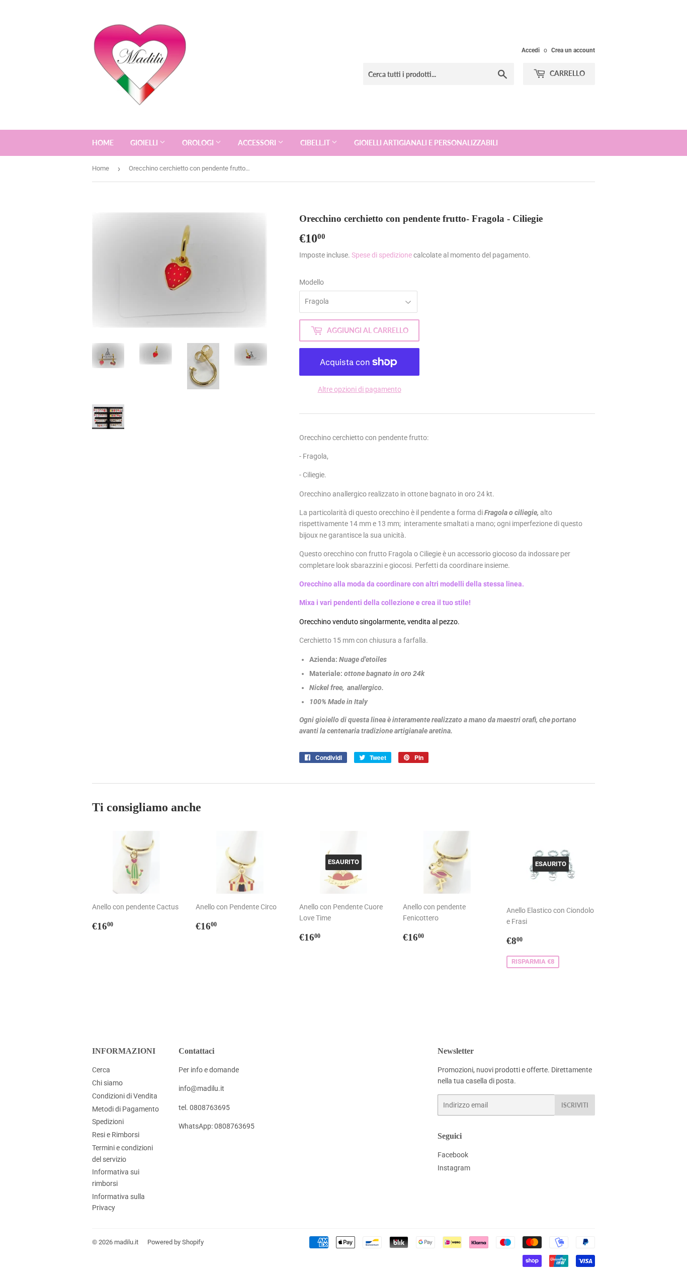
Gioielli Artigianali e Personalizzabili (426, 142)
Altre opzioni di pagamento (359, 389)
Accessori (258, 142)
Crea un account (573, 50)
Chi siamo (107, 1083)
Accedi (531, 50)
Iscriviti (574, 1105)
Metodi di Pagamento (125, 1109)
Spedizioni (108, 1122)
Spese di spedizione (382, 255)
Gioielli (144, 142)
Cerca (101, 1070)
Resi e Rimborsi (115, 1135)
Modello (311, 282)
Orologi (198, 142)
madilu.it (126, 1242)
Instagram (454, 1168)
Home (103, 142)
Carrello (566, 73)
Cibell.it (315, 142)
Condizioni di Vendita (124, 1096)
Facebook (453, 1155)
